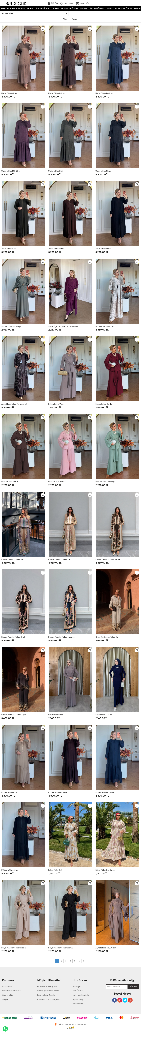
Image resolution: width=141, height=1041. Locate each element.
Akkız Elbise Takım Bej (104, 326)
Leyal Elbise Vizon (55, 715)
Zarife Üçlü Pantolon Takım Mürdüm (63, 326)
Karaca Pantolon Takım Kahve (107, 559)
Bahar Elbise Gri (55, 870)
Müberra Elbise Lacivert (105, 792)
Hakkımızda (78, 1003)
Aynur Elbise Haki (8, 249)
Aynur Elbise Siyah (103, 249)
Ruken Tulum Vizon (56, 404)
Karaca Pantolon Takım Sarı (12, 559)
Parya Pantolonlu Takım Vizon (13, 948)
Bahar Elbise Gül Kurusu (105, 870)
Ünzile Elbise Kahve (56, 93)
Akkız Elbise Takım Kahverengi (14, 404)
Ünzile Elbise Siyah (103, 171)
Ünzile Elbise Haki (55, 171)
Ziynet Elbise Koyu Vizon (105, 948)
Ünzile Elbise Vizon (9, 93)
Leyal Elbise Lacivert (103, 715)
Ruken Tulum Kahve (9, 482)
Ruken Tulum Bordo (103, 404)
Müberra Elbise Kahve (57, 792)
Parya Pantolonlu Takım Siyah (60, 948)
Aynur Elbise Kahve (56, 249)
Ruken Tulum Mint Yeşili (105, 482)
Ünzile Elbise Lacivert (104, 93)
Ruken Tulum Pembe (57, 482)
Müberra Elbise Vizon (10, 792)
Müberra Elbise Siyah (10, 870)
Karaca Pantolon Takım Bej (59, 559)
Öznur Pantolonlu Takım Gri (106, 637)
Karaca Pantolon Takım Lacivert (61, 637)
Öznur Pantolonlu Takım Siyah (13, 715)
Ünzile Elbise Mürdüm (10, 171)
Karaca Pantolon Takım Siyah (13, 637)
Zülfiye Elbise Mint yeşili (11, 326)
